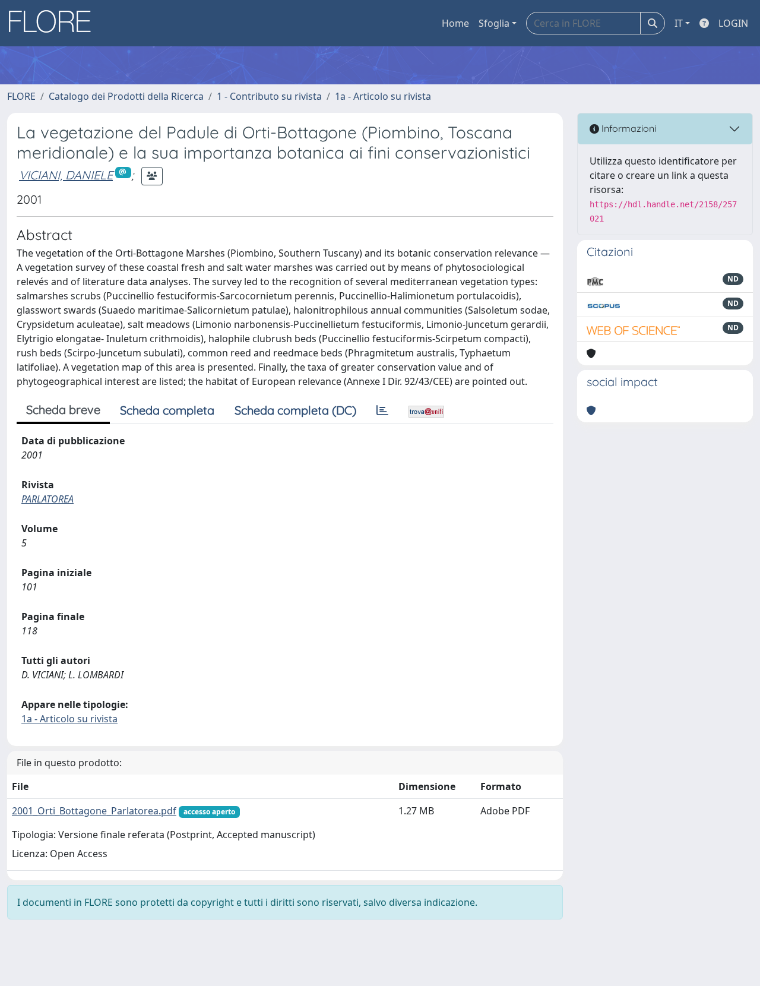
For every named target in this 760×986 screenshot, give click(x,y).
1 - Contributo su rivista (269, 96)
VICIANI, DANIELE (66, 175)
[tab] (382, 410)
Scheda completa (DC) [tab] (295, 410)
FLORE (21, 96)
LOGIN (733, 23)
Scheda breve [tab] (63, 409)
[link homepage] (54, 23)
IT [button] (678, 23)
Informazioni (627, 128)
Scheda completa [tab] (167, 410)
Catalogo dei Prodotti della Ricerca (126, 96)
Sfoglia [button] (494, 23)
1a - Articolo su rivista (383, 96)
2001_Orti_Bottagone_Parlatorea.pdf (94, 810)
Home (455, 23)
